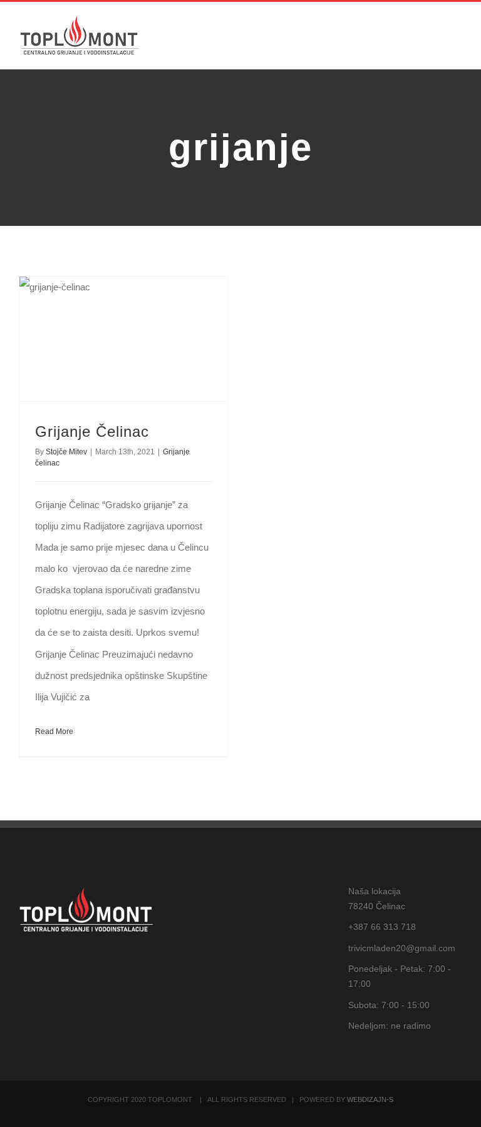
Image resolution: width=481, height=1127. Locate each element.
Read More (54, 731)
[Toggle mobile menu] (457, 37)
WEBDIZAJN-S (370, 1099)
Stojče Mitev (66, 451)
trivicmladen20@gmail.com (401, 948)
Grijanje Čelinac (92, 431)
